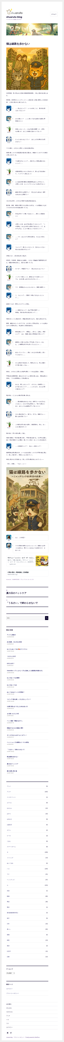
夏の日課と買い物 (12, 771)
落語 (8, 945)
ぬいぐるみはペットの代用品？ (15, 692)
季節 (8, 901)
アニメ (22, 579)
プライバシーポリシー (12, 993)
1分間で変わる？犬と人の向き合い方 (17, 706)
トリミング (10, 857)
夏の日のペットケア (12, 764)
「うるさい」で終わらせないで (15, 749)
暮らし (9, 929)
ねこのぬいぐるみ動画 (13, 677)
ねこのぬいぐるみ (12, 685)
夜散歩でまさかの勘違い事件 (15, 728)
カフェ (9, 830)
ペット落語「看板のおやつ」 (15, 721)
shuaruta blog (14, 17)
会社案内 (8, 1004)
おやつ (9, 813)
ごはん (9, 841)
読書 (8, 956)
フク (33, 579)
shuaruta (8, 579)
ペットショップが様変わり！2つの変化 (18, 742)
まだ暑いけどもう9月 (13, 713)
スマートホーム (11, 846)
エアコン (9, 802)
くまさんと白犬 (11, 656)
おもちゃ (9, 808)
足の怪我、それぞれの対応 (14, 642)
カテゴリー (9, 988)
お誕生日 (9, 824)
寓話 (8, 907)
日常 (8, 923)
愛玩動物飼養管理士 (12, 912)
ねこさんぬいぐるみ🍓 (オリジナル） (17, 649)
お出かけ (9, 819)
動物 (8, 896)
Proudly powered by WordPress (33, 1037)
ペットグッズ (10, 879)
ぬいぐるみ (10, 863)
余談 (8, 890)
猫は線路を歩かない (12, 756)
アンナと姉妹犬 (11, 634)
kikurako (9, 1008)
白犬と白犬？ (10, 663)
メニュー (54, 14)
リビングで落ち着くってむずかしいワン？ (19, 699)
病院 (8, 940)
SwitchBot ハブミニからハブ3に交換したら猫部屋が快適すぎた (25, 670)
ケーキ (9, 835)
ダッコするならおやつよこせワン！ (17, 735)
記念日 (9, 951)
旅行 (8, 918)
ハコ (30, 579)
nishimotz (9, 1012)
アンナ (25, 579)
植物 (8, 934)
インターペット (11, 797)
